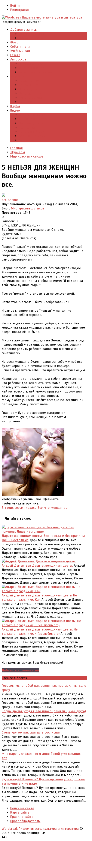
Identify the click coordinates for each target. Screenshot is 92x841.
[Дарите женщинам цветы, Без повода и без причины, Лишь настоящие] (44, 531)
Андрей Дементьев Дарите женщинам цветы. (37, 565)
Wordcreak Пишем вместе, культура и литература (40, 829)
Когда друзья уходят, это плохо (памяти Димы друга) (44, 711)
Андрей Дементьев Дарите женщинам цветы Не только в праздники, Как (39, 597)
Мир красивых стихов (27, 208)
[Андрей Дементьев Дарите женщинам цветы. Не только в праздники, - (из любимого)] (44, 625)
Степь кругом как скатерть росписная (31, 732)
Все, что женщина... (52, 508)
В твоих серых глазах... (19, 508)
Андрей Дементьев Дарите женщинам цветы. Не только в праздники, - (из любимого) (39, 631)
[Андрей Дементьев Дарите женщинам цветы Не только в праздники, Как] (44, 591)
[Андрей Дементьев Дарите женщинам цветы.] (39, 561)
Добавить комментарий (20, 670)
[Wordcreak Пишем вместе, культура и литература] (42, 17)
